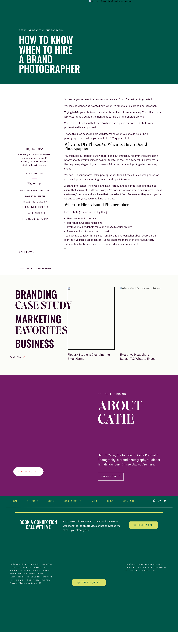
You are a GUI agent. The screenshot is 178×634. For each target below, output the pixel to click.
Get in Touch (80, 365)
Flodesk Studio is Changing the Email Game (89, 357)
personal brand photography (27, 567)
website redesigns (91, 222)
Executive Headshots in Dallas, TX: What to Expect (138, 357)
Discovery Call (81, 372)
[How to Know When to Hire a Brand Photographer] (130, 42)
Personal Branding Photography (41, 30)
